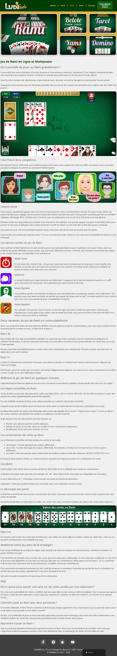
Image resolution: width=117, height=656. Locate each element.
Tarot (62, 5)
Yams (81, 5)
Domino (91, 5)
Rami (72, 5)
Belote (53, 5)
